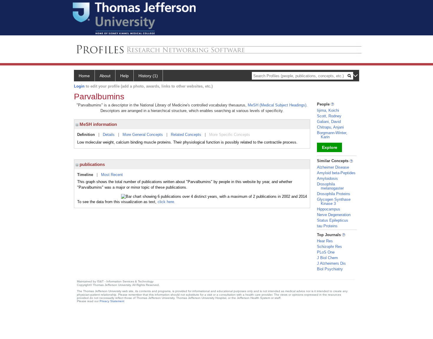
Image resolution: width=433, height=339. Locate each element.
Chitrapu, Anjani (330, 127)
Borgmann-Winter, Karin (332, 135)
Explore (329, 147)
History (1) (148, 75)
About (105, 75)
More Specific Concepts (229, 134)
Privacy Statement (112, 301)
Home (84, 75)
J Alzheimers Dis (331, 263)
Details (109, 134)
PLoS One (326, 252)
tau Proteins (327, 226)
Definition (86, 134)
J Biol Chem (327, 258)
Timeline (85, 174)
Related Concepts (186, 134)
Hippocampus (328, 209)
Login (79, 86)
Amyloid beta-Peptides (336, 173)
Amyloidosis (327, 178)
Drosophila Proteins (333, 194)
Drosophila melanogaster (330, 186)
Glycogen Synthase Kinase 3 (334, 201)
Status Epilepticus (332, 220)
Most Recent (112, 174)
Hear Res (325, 241)
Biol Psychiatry (330, 269)
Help (124, 75)
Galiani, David (329, 121)
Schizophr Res (329, 246)
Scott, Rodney (329, 116)
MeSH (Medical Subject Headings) (277, 105)
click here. (166, 202)
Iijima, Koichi (328, 110)
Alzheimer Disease (333, 167)
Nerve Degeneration (334, 215)
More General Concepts (143, 134)
